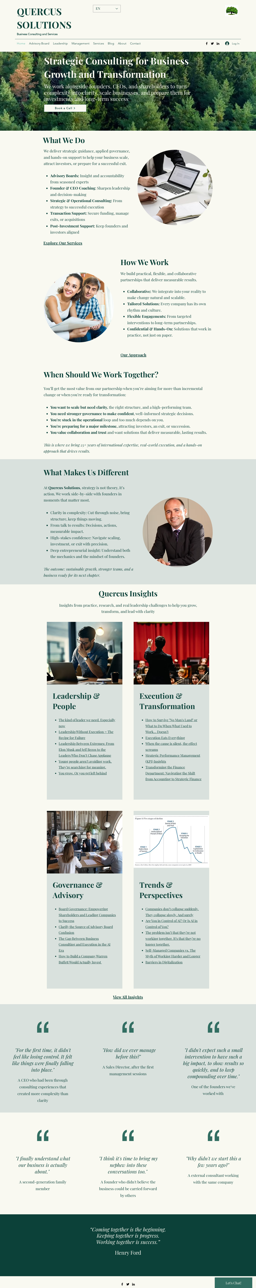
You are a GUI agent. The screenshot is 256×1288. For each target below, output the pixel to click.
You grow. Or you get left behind (83, 773)
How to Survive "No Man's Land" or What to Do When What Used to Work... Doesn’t (171, 726)
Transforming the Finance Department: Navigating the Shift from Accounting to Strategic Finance (173, 773)
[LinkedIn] (218, 43)
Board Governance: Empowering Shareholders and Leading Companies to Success (87, 915)
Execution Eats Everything (165, 737)
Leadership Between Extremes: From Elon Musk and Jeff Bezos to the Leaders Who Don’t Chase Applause (86, 749)
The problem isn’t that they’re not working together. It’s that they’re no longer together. (173, 938)
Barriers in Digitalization (164, 962)
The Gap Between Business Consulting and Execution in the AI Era (84, 944)
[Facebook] (207, 43)
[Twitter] (212, 43)
